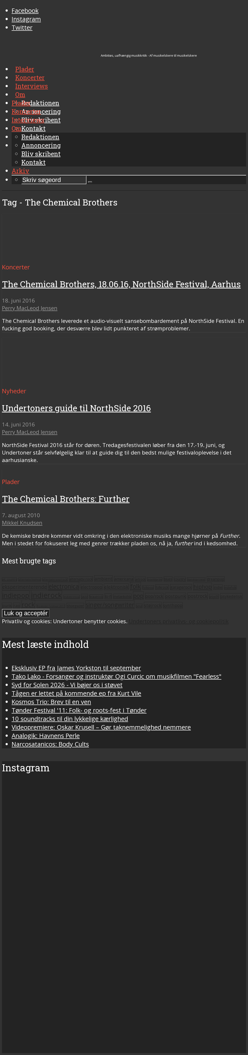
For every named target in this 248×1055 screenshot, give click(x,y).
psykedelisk (231, 596)
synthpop (172, 605)
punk (7, 605)
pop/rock (154, 596)
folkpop (148, 587)
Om (17, 128)
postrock (198, 596)
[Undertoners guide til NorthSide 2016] (47, 382)
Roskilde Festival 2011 (51, 606)
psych (213, 596)
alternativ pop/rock (55, 579)
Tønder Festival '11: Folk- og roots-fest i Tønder (79, 710)
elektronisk (116, 587)
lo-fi (108, 596)
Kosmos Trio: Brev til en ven (51, 702)
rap (17, 605)
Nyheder (14, 391)
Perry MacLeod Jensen (29, 308)
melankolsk (122, 596)
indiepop (15, 595)
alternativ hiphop (30, 579)
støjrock (152, 605)
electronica (64, 586)
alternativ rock (81, 579)
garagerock (181, 587)
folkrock (161, 587)
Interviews (28, 120)
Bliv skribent (41, 154)
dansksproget (196, 579)
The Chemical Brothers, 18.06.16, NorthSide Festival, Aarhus (121, 284)
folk (135, 586)
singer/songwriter (110, 605)
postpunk (175, 596)
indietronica (71, 597)
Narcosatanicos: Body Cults (50, 744)
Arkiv (20, 171)
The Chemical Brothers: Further (66, 498)
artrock (140, 579)
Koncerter (26, 111)
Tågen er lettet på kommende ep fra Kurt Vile (76, 693)
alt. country (9, 579)
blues (168, 579)
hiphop (203, 586)
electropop (91, 587)
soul (139, 606)
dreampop (215, 579)
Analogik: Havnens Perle (46, 735)
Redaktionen (40, 137)
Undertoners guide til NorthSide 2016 (76, 408)
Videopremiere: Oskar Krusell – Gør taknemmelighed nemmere (101, 727)
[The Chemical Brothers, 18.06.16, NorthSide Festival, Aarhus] (47, 258)
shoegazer (75, 605)
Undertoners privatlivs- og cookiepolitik (179, 621)
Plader (21, 103)
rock (28, 604)
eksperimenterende (24, 587)
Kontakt (33, 162)
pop (138, 596)
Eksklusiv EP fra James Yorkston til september (76, 668)
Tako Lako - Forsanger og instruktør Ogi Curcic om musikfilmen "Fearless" (116, 676)
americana (123, 579)
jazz (84, 596)
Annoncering (41, 145)
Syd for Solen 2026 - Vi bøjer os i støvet (67, 685)
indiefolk (230, 587)
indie (218, 587)
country (180, 579)
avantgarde (154, 579)
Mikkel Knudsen (22, 522)
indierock (46, 595)
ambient (103, 579)
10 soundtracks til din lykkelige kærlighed (70, 718)
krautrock (96, 597)
